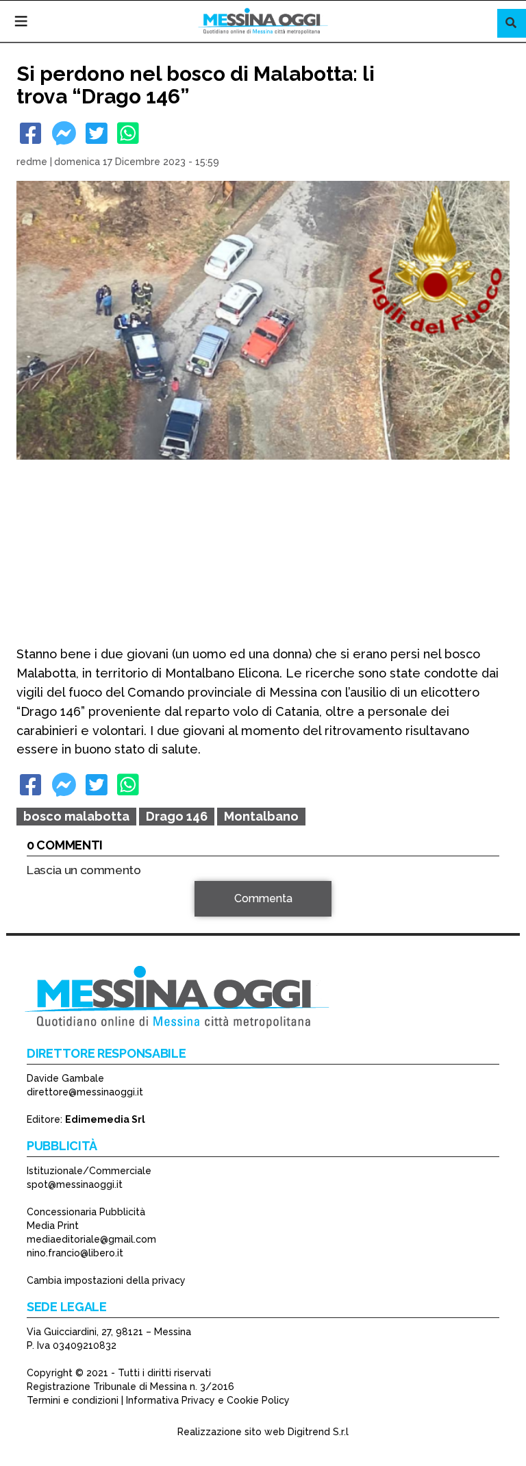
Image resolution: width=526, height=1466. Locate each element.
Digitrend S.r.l (318, 1431)
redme (31, 161)
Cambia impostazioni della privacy (106, 1280)
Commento (55, 906)
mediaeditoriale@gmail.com (91, 1239)
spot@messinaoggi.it (75, 1184)
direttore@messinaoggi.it (85, 1091)
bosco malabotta (76, 816)
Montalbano (261, 816)
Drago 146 (177, 816)
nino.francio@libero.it (75, 1252)
